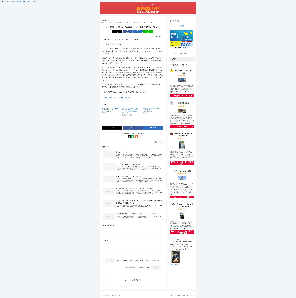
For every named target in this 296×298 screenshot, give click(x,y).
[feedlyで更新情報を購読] (132, 136)
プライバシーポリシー (117, 295)
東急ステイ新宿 (182, 126)
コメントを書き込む (133, 280)
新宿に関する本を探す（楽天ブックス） (23, 1)
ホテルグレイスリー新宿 (182, 197)
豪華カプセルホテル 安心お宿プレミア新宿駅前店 (182, 232)
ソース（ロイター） (109, 44)
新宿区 (182, 26)
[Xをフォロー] (129, 136)
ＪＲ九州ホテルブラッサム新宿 (182, 96)
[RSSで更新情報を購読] (136, 136)
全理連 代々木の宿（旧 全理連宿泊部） (182, 163)
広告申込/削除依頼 (105, 295)
